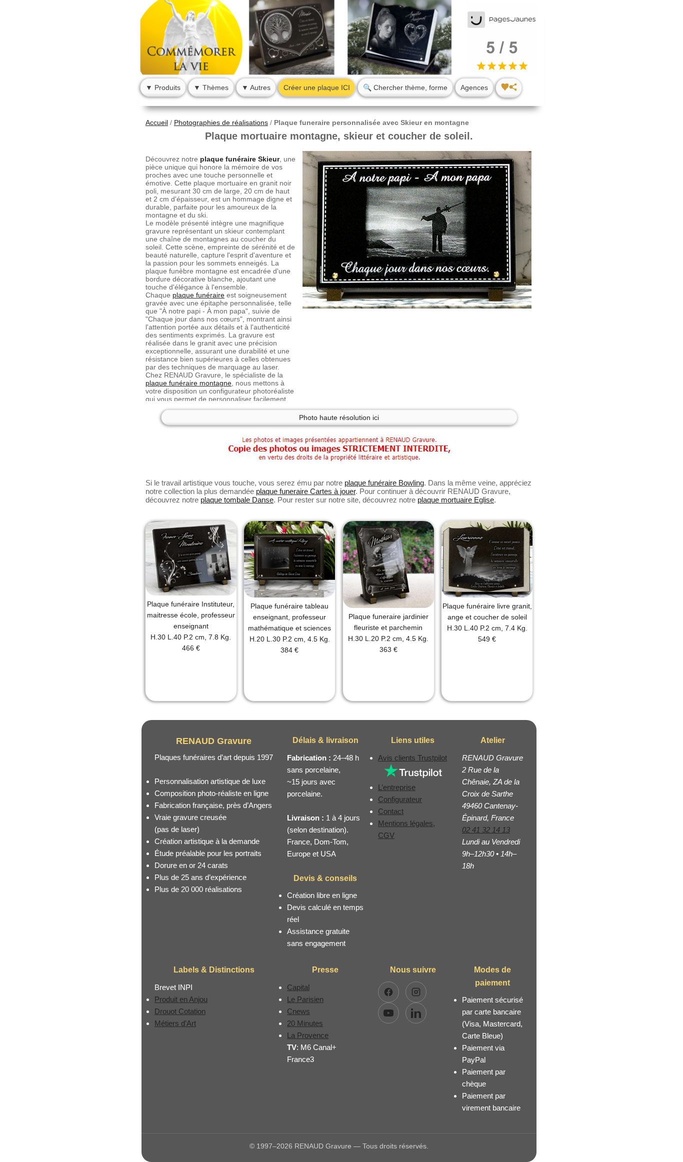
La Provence (307, 1035)
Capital (298, 987)
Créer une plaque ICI (317, 88)
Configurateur (400, 799)
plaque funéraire (198, 295)
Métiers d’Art (175, 1023)
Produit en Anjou (181, 999)
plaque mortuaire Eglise (456, 500)
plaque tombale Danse (237, 500)
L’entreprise (397, 787)
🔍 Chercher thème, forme (405, 88)
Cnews (298, 1011)
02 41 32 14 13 (486, 830)
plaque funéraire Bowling (384, 482)
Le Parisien (305, 999)
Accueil (157, 122)
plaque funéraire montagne (189, 383)
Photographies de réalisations (221, 122)
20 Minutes (305, 1023)
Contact (391, 811)
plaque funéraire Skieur (240, 159)
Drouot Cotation (180, 1011)
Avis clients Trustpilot (412, 758)
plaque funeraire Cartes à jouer (306, 491)
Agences (474, 88)
